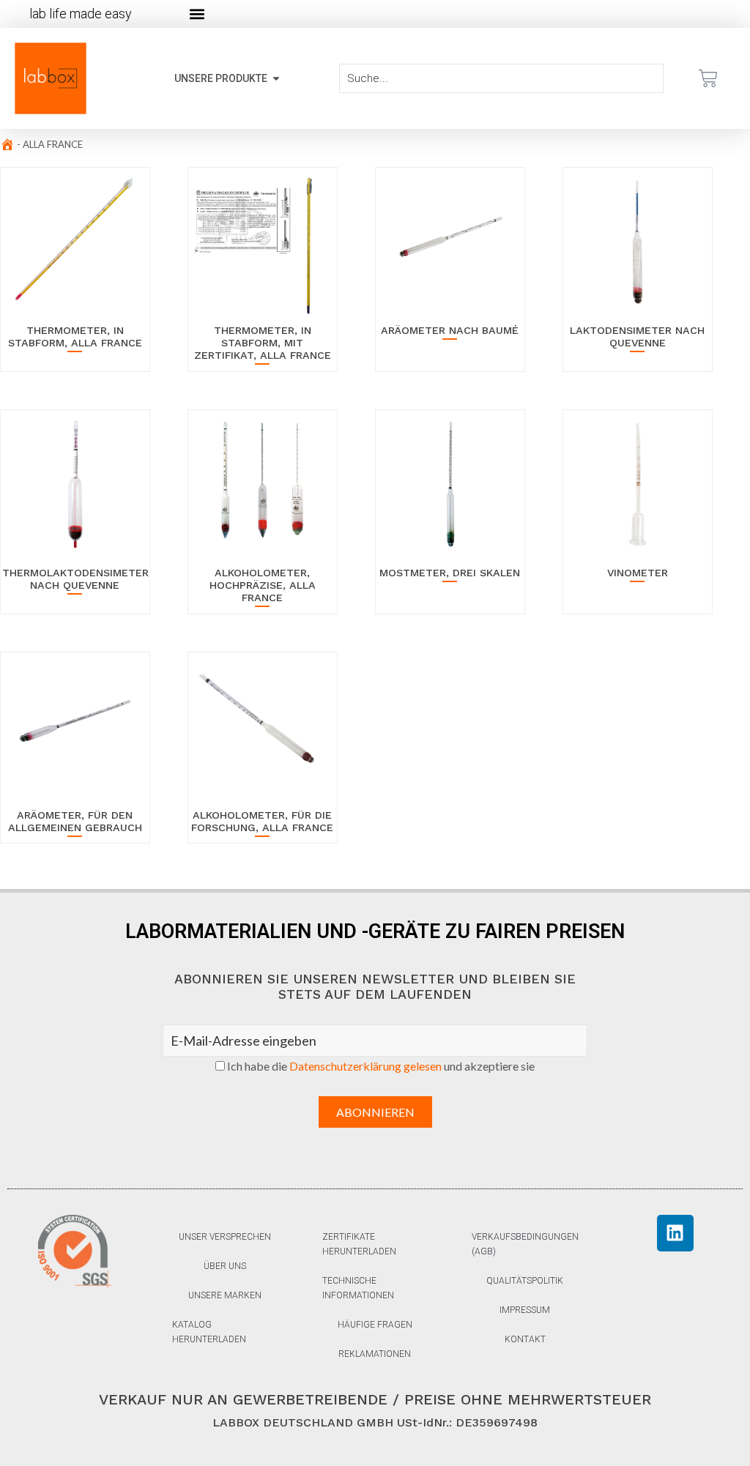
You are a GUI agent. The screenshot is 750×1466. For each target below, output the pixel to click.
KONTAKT (525, 1339)
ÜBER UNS (225, 1266)
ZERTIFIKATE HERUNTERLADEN (359, 1244)
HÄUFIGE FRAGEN (375, 1325)
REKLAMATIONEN (374, 1354)
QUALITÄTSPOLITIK (524, 1281)
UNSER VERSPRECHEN (225, 1237)
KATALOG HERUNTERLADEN (209, 1332)
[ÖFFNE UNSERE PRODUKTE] (276, 78)
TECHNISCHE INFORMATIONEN (358, 1288)
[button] (197, 14)
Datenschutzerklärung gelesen (365, 1066)
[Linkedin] (675, 1233)
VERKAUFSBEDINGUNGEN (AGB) (525, 1244)
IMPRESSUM (525, 1310)
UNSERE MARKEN (224, 1295)
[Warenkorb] (708, 78)
